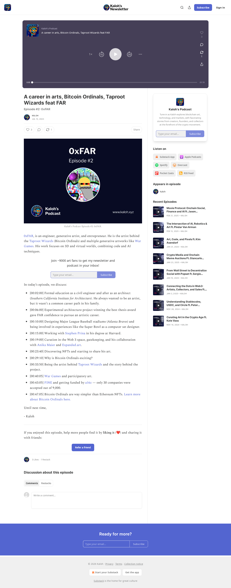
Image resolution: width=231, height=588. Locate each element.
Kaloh (35, 115)
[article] (180, 212)
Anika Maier (46, 345)
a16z (88, 382)
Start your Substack (106, 572)
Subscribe (203, 7)
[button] (91, 54)
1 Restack (45, 459)
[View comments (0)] (201, 44)
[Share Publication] (189, 7)
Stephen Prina (75, 333)
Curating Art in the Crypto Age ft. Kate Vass (187, 319)
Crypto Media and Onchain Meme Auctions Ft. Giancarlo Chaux (184, 256)
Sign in (220, 7)
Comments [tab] (32, 483)
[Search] (182, 7)
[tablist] (38, 483)
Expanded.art (71, 345)
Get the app (132, 572)
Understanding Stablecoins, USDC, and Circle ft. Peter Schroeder (184, 303)
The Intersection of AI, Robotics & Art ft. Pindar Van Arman (187, 225)
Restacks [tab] (46, 483)
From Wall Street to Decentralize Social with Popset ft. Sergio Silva (187, 272)
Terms (118, 563)
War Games (52, 376)
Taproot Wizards (41, 241)
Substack (99, 580)
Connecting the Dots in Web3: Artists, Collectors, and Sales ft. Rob (186, 287)
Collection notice (133, 563)
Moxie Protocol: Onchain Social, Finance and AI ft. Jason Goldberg (186, 209)
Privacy (109, 563)
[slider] (114, 82)
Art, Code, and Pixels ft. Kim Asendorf (184, 241)
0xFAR (28, 236)
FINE (48, 382)
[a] (158, 212)
